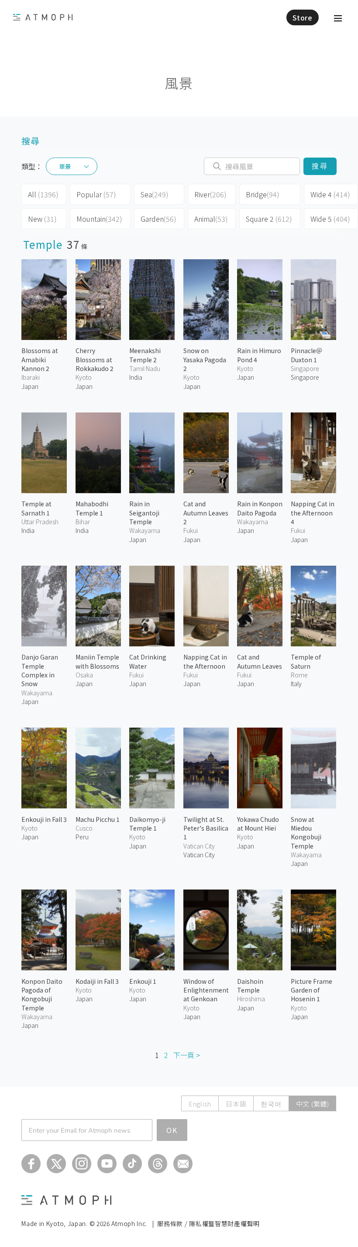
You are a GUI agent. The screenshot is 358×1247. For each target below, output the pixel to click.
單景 (65, 166)
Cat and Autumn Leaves (259, 661)
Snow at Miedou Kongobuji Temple (306, 832)
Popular (96, 194)
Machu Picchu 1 (98, 819)
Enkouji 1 (142, 981)
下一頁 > (186, 1055)
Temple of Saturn (306, 661)
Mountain (99, 218)
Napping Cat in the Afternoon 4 (312, 512)
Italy (296, 683)
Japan (29, 386)
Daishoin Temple (250, 985)
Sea (155, 194)
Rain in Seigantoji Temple (144, 512)
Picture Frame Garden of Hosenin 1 (311, 990)
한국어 (271, 1103)
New (42, 218)
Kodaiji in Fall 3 (97, 981)
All (43, 194)
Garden (158, 218)
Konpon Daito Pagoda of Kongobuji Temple (41, 994)
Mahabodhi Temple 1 (92, 508)
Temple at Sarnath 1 (36, 508)
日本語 (236, 1103)
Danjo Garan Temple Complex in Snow (39, 670)
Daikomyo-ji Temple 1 (147, 823)
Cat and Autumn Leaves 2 (205, 512)
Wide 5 (330, 218)
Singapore (305, 377)
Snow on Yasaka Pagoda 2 (204, 359)
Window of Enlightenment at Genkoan (206, 990)
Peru (82, 836)
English (200, 1103)
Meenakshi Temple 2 (145, 355)
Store (303, 17)
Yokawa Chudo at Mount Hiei (258, 823)
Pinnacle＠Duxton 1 (306, 355)
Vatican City (199, 854)
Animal (211, 218)
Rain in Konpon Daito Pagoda (259, 508)
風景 (179, 83)
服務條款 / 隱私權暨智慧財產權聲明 (208, 1223)
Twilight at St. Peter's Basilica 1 (205, 828)
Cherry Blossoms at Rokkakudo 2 (95, 359)
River (210, 194)
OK (172, 1130)
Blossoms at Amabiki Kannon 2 (39, 359)
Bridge (262, 194)
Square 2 (269, 218)
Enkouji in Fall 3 (44, 819)
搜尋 (320, 166)
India (135, 377)
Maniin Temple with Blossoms (97, 661)
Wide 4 (330, 194)
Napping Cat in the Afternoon (205, 661)
